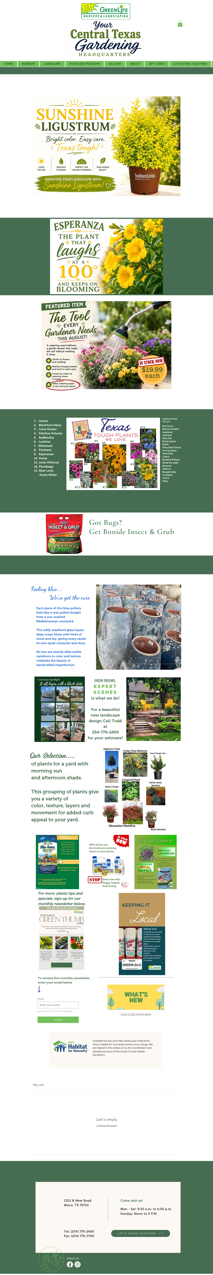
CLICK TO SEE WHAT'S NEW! (136, 1014)
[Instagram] (78, 1264)
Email (41, 999)
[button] (190, 63)
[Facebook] (70, 1264)
